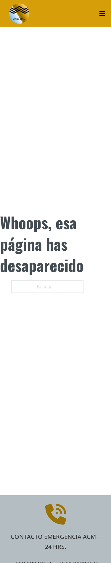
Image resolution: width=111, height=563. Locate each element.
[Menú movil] (102, 13)
